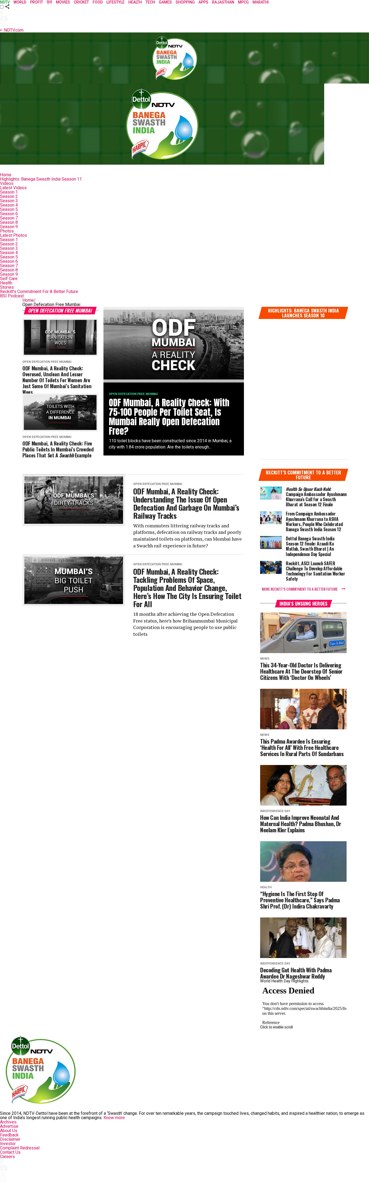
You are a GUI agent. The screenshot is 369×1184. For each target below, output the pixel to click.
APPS (203, 2)
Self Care (9, 278)
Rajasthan (223, 2)
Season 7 (9, 218)
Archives (8, 1122)
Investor (8, 1143)
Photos (7, 231)
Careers (7, 1156)
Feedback (9, 1135)
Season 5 (9, 209)
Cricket (81, 2)
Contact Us (10, 1152)
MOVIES (63, 2)
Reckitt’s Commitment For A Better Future (39, 291)
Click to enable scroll (276, 1027)
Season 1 (9, 192)
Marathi (261, 2)
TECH (150, 2)
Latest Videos (13, 187)
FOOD (98, 2)
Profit (36, 2)
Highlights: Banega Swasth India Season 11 (41, 179)
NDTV (5, 2)
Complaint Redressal (19, 1147)
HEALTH (135, 2)
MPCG (243, 2)
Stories (7, 287)
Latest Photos (13, 235)
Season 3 (9, 200)
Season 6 (9, 213)
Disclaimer (10, 1139)
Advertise (9, 1126)
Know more (114, 1117)
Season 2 (9, 196)
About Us (8, 1130)
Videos (7, 183)
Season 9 (9, 226)
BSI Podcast (12, 295)
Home (5, 174)
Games (165, 2)
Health (6, 282)
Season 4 (9, 205)
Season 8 (9, 222)
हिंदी (49, 2)
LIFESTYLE (115, 2)
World (20, 2)
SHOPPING (185, 2)
